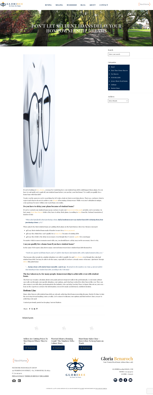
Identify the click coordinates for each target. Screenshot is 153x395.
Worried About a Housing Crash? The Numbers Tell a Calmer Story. (62, 340)
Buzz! (113, 67)
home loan (58, 234)
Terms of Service (32, 376)
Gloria (117, 358)
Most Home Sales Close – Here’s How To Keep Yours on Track (91, 340)
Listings (113, 85)
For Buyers (114, 74)
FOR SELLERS (115, 77)
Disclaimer (44, 376)
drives (25, 262)
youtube (130, 380)
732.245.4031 (129, 372)
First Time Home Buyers (119, 70)
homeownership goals (74, 210)
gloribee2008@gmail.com (122, 369)
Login (82, 388)
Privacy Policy (18, 376)
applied (77, 237)
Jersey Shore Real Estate (119, 81)
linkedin (120, 380)
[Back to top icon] (144, 391)
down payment (69, 230)
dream (55, 200)
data (79, 212)
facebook (125, 380)
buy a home (40, 190)
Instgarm (115, 380)
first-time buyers (37, 212)
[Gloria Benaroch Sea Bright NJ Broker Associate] (11, 4)
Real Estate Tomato (101, 388)
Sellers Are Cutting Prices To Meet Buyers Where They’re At (36, 340)
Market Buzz (115, 88)
